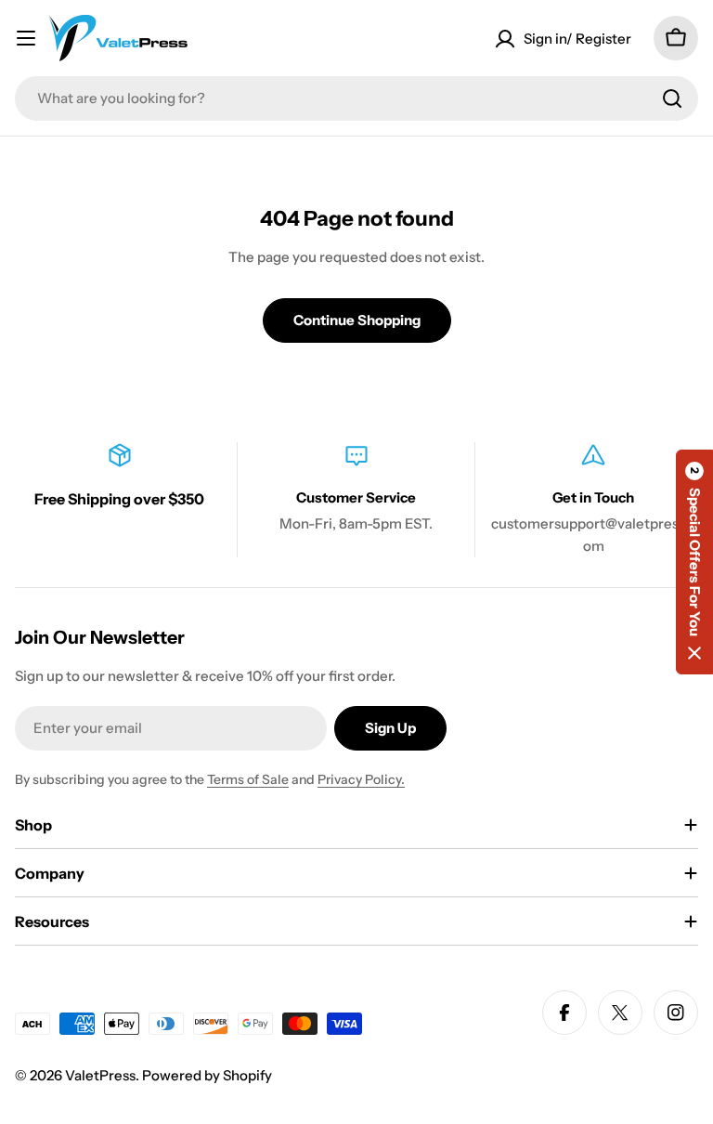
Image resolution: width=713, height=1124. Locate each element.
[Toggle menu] (26, 38)
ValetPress (100, 1075)
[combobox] (356, 98)
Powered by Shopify (207, 1075)
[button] (694, 562)
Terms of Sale (248, 779)
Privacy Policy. (361, 779)
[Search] (672, 98)
